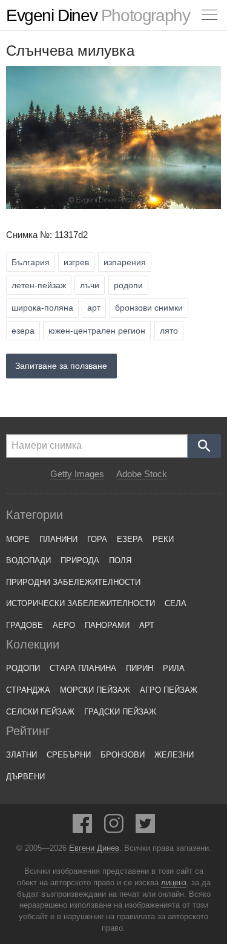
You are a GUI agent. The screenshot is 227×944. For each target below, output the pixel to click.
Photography (97, 15)
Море (18, 539)
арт (93, 307)
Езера (130, 539)
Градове (24, 625)
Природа (80, 560)
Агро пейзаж (168, 690)
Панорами (107, 625)
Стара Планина (83, 668)
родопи (128, 285)
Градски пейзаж (120, 711)
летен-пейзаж (39, 285)
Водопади (28, 560)
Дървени (25, 776)
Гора (97, 539)
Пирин (139, 668)
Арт (146, 625)
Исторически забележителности (80, 603)
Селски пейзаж (40, 711)
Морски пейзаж (95, 690)
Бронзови (122, 754)
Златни (21, 754)
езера (23, 330)
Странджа (28, 690)
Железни (174, 754)
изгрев (76, 262)
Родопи (23, 668)
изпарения (125, 262)
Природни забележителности (73, 582)
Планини (58, 539)
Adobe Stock (141, 474)
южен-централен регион (96, 330)
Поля (120, 560)
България (31, 262)
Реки (163, 539)
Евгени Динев (94, 848)
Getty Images (77, 474)
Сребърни (69, 754)
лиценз (173, 883)
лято (169, 330)
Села (175, 603)
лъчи (89, 285)
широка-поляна (42, 307)
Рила (174, 668)
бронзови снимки (149, 307)
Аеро (64, 625)
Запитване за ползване (61, 366)
